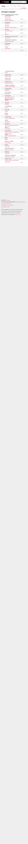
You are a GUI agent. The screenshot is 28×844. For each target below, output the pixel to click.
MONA (6, 114)
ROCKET (7, 100)
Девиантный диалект (10, 135)
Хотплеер (8, 200)
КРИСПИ (7, 153)
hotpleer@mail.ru (21, 201)
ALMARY (7, 23)
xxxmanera (7, 79)
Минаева (11, 20)
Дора (6, 139)
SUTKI (11, 83)
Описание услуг (5, 206)
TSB (6, 146)
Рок (11, 6)
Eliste (6, 149)
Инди (15, 6)
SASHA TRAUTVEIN (10, 86)
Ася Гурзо (10, 149)
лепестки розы (9, 30)
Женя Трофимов (9, 125)
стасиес (7, 83)
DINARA (7, 104)
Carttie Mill (7, 161)
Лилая (6, 20)
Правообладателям (6, 203)
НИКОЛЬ (7, 44)
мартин (7, 34)
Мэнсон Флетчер (9, 41)
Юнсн (6, 72)
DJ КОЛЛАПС (15, 160)
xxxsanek (7, 156)
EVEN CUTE (8, 160)
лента (6, 107)
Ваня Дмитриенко (9, 97)
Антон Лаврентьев (9, 118)
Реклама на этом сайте (7, 205)
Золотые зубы (8, 132)
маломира (7, 128)
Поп (8, 6)
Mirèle (6, 111)
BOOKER (7, 90)
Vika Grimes (8, 142)
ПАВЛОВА (7, 93)
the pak (7, 27)
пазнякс (12, 156)
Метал (19, 6)
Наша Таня (7, 37)
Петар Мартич (13, 27)
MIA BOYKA (8, 16)
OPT (9, 146)
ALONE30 (7, 121)
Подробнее (18, 214)
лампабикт (8, 48)
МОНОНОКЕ (8, 76)
